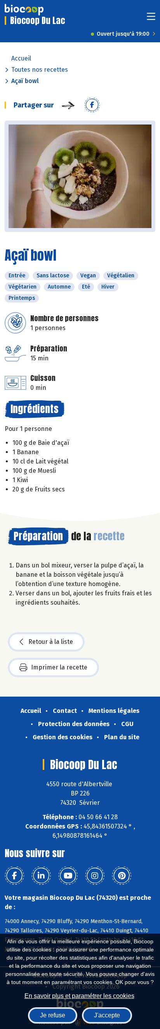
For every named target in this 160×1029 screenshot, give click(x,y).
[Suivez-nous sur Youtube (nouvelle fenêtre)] (68, 875)
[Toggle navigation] (151, 19)
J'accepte (107, 1015)
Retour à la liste (50, 641)
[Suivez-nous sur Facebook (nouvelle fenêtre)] (14, 875)
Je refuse (52, 1015)
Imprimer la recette (59, 667)
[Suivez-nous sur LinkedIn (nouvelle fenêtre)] (41, 875)
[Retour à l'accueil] (24, 10)
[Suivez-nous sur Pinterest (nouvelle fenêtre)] (121, 875)
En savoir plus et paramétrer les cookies (79, 996)
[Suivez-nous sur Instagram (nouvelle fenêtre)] (94, 875)
